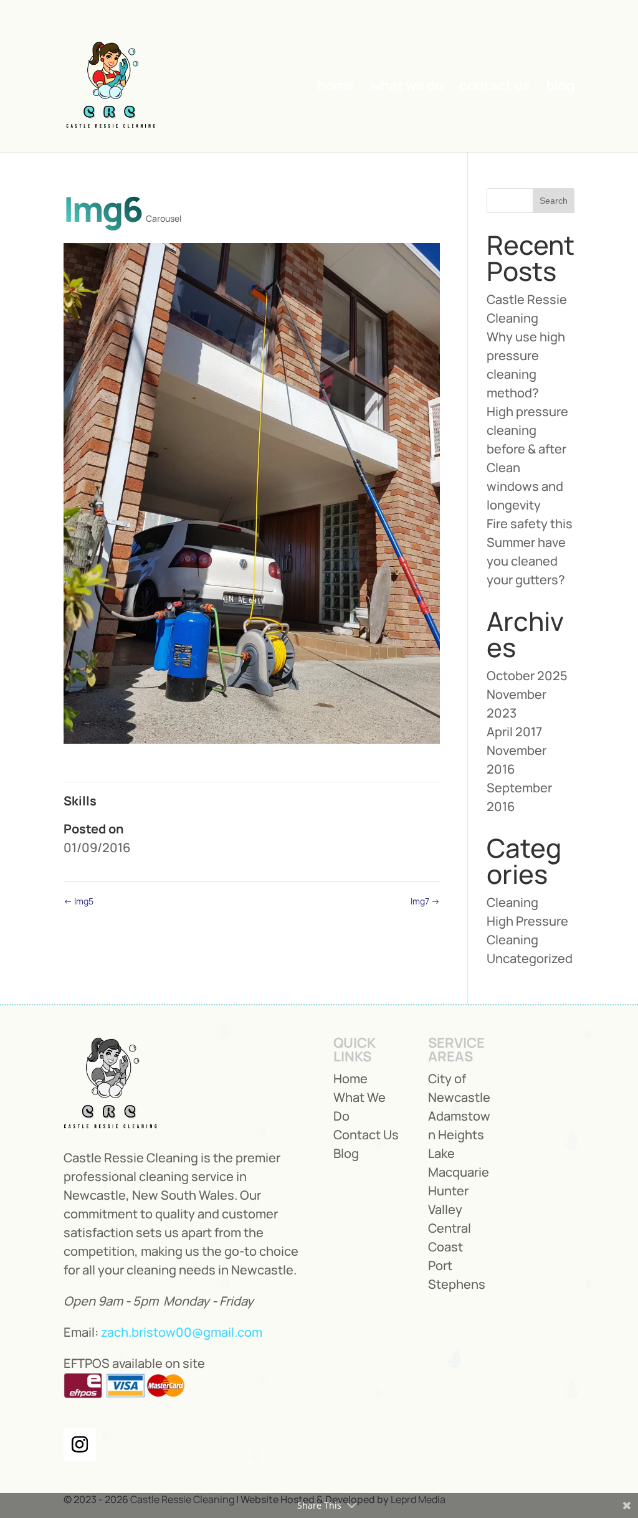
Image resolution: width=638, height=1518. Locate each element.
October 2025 (527, 675)
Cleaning (512, 902)
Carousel (163, 218)
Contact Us (366, 1134)
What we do (406, 88)
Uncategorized (530, 958)
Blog (560, 88)
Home (335, 88)
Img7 (425, 901)
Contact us (494, 88)
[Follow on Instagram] (80, 1444)
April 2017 (514, 731)
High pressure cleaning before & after (527, 430)
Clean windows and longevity (525, 486)
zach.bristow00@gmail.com (181, 1332)
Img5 (78, 901)
